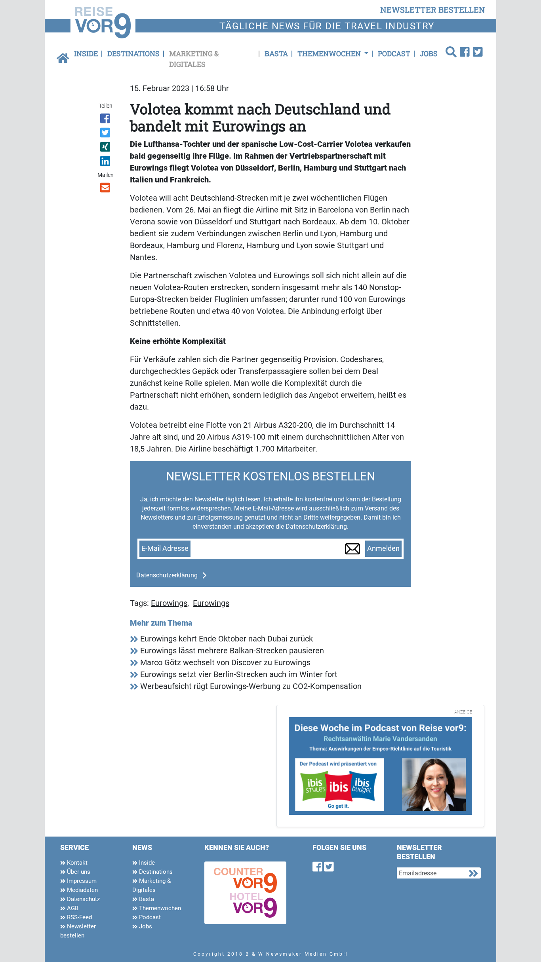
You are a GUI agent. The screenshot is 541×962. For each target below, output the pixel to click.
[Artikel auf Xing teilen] (105, 148)
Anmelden (383, 548)
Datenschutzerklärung (167, 575)
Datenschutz (82, 899)
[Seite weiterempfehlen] (105, 189)
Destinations (133, 53)
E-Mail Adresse (165, 548)
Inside (86, 53)
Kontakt (76, 862)
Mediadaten (81, 890)
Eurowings (169, 603)
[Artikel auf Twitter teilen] (105, 134)
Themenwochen (159, 908)
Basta (276, 53)
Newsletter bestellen (78, 931)
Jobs (429, 53)
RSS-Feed (78, 917)
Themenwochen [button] (329, 53)
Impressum (81, 880)
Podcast (394, 53)
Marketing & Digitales (194, 59)
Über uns (77, 871)
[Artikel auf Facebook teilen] (105, 120)
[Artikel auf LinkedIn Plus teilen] (105, 163)
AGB (71, 908)
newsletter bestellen (432, 9)
